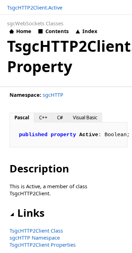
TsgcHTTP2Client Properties (43, 244)
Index (89, 30)
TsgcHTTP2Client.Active (34, 7)
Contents (56, 30)
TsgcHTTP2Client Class (36, 230)
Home (23, 30)
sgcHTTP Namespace (35, 237)
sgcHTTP (53, 94)
